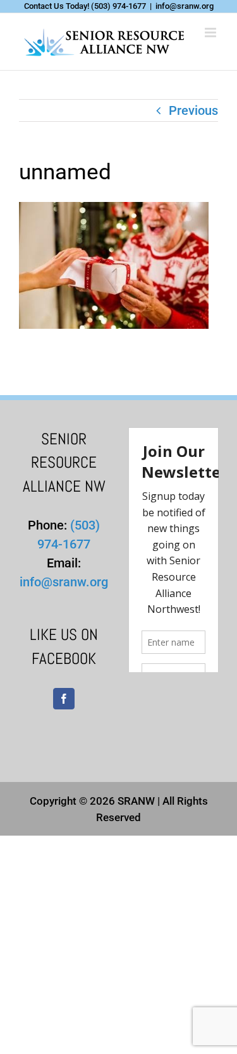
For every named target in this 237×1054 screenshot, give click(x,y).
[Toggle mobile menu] (211, 32)
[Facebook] (64, 698)
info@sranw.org (184, 6)
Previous (193, 110)
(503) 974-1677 (118, 6)
